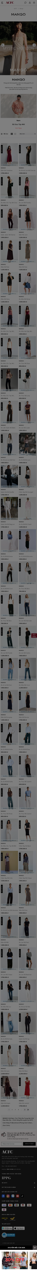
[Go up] (35, 1248)
